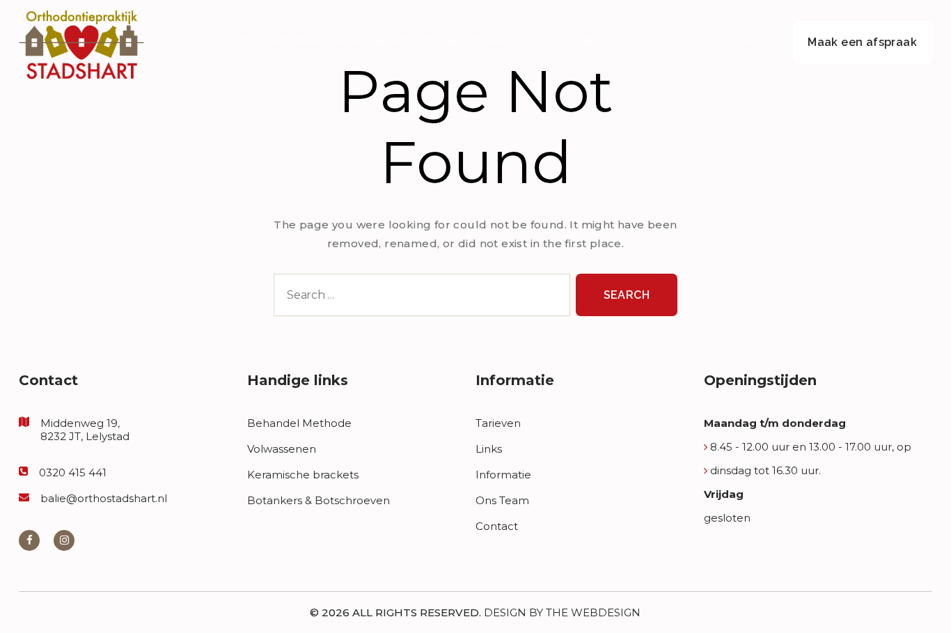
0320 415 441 (73, 472)
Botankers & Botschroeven (318, 500)
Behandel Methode (299, 423)
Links (488, 448)
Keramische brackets (303, 474)
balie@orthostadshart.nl (103, 498)
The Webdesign (593, 612)
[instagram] (64, 540)
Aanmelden (406, 41)
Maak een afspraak (862, 42)
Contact (710, 41)
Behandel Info (512, 41)
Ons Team (502, 500)
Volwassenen (281, 448)
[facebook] (29, 540)
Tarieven (498, 423)
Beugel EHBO (621, 41)
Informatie (503, 474)
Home (233, 41)
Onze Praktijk (303, 41)
